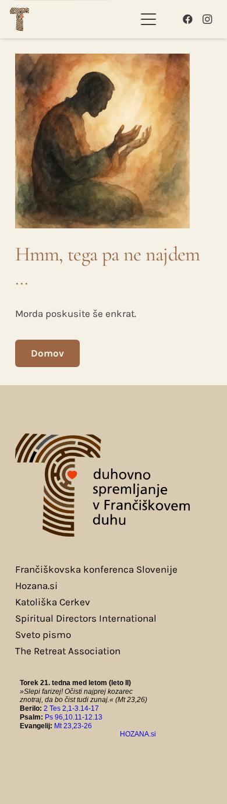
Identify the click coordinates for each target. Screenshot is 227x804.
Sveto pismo (43, 634)
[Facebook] (187, 19)
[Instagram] (207, 19)
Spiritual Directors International (86, 618)
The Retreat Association (67, 651)
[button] (148, 19)
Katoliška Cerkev (52, 602)
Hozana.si (36, 585)
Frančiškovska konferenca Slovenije (96, 569)
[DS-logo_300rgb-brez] (19, 19)
